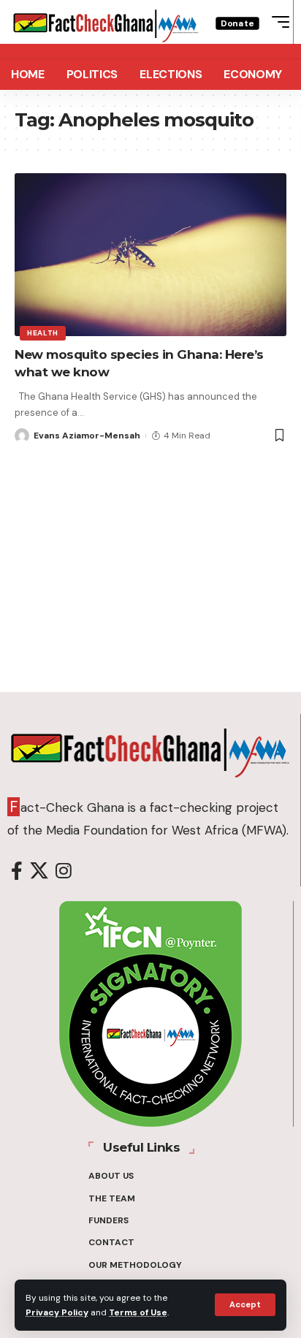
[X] (39, 871)
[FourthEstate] (106, 22)
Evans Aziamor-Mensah (87, 435)
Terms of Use (138, 1312)
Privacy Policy (57, 1312)
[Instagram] (63, 871)
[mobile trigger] (276, 22)
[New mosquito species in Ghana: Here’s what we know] (150, 254)
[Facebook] (16, 871)
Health (42, 333)
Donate (237, 23)
